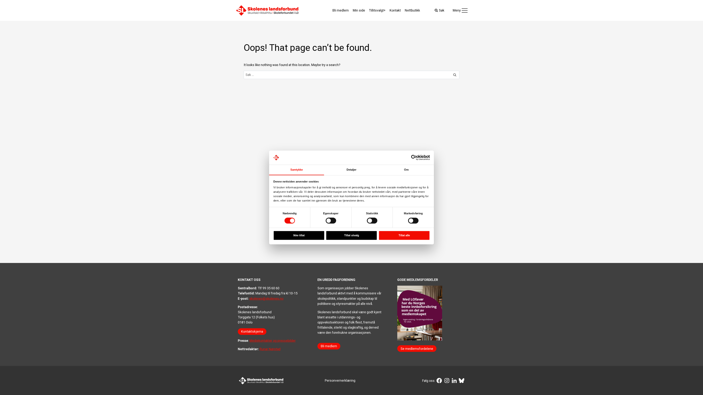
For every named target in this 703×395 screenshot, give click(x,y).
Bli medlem (340, 10)
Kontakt (395, 10)
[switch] (331, 221)
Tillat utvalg (351, 235)
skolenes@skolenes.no (266, 298)
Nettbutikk (412, 10)
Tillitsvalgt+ (377, 10)
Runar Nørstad (270, 349)
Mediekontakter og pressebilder (273, 341)
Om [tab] (406, 169)
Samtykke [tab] (296, 169)
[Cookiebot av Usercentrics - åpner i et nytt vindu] (414, 157)
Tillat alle (404, 235)
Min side (359, 10)
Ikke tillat (299, 235)
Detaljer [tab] (352, 169)
